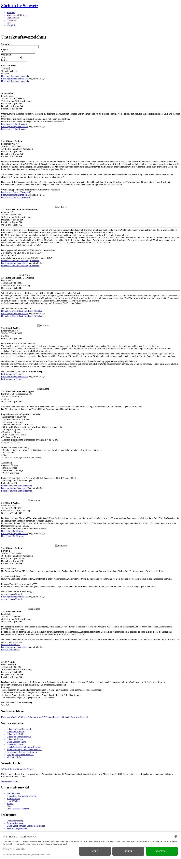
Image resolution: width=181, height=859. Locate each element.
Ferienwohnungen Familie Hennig (16, 485)
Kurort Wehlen (13, 801)
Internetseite (22, 78)
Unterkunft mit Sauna (16, 742)
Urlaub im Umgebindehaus (19, 737)
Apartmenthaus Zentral (11, 594)
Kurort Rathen (13, 798)
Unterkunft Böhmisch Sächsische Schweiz (26, 826)
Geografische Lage (36, 78)
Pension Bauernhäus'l (10, 644)
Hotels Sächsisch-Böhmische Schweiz (24, 747)
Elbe (9, 808)
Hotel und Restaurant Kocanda (15, 76)
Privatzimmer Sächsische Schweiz (22, 752)
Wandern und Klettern (17, 15)
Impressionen (13, 17)
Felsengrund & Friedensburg (14, 124)
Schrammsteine (34, 717)
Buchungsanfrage (9, 78)
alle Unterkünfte (14, 757)
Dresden (25, 808)
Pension (49, 717)
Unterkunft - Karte (15, 744)
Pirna (9, 806)
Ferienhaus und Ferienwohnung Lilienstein (20, 260)
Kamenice (5, 717)
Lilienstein (65, 717)
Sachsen (16, 808)
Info (8, 23)
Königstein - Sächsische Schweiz (21, 796)
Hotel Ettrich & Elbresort (12, 531)
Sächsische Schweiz (19, 5)
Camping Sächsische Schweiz (20, 754)
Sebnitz (10, 803)
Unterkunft (12, 20)
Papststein (75, 717)
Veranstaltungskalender (17, 828)
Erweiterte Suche (8, 65)
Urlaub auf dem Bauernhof (19, 729)
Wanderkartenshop (9, 781)
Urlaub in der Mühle (16, 734)
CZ (43, 717)
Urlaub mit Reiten (15, 739)
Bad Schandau (13, 793)
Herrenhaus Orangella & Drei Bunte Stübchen (21, 311)
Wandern (15, 717)
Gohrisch (84, 717)
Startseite (11, 12)
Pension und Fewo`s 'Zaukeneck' (16, 192)
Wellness (23, 717)
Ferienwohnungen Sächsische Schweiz (24, 749)
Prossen (56, 717)
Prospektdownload (15, 823)
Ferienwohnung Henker (11, 374)
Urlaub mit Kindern (15, 731)
